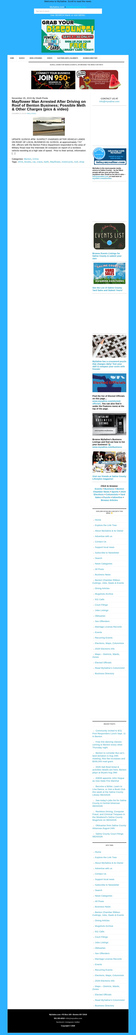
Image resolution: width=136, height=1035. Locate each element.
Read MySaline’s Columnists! (110, 668)
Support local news (104, 547)
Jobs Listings (101, 610)
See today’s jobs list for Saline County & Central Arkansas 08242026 (109, 803)
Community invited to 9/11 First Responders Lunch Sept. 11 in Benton (109, 733)
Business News (103, 574)
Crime (36, 159)
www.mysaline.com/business (107, 447)
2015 (20, 162)
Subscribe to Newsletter (107, 552)
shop (81, 162)
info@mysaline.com (76, 7)
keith (46, 162)
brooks (27, 162)
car (34, 162)
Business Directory (104, 673)
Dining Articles (102, 588)
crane (40, 162)
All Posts (99, 569)
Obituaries (100, 616)
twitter (77, 1022)
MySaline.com (57, 7)
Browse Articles (109, 500)
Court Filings (101, 605)
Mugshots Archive (104, 594)
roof (76, 162)
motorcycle (67, 162)
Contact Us (100, 541)
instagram (69, 1022)
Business (109, 489)
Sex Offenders (102, 621)
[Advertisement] (109, 127)
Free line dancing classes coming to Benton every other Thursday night (107, 745)
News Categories (103, 563)
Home (98, 520)
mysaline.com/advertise (101, 178)
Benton (27, 159)
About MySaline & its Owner (109, 530)
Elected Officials (103, 662)
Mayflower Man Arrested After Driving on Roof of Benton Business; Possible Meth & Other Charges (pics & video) (49, 105)
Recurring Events (104, 637)
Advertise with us (103, 536)
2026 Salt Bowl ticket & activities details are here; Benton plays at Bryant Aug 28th (109, 770)
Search (98, 558)
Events (98, 489)
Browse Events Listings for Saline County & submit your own (107, 256)
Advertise (117, 497)
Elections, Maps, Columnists (109, 643)
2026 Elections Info (105, 648)
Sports (115, 491)
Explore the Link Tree (106, 525)
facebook (60, 1022)
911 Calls (99, 599)
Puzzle (106, 497)
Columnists (112, 494)
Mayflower (55, 162)
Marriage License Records (108, 627)
